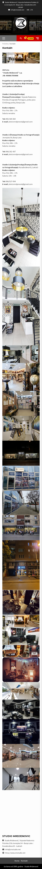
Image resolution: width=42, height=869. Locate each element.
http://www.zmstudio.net (15, 853)
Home (16, 861)
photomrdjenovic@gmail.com (21, 122)
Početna (5, 44)
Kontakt (24, 861)
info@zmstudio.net (17, 10)
